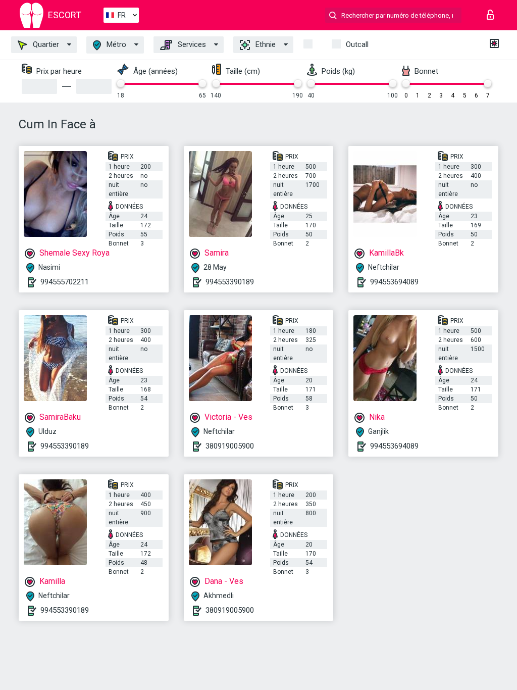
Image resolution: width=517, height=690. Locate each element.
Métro (115, 44)
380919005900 (229, 446)
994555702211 (64, 281)
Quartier (45, 44)
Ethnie (264, 44)
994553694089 (394, 281)
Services (191, 44)
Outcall (357, 44)
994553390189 (229, 281)
